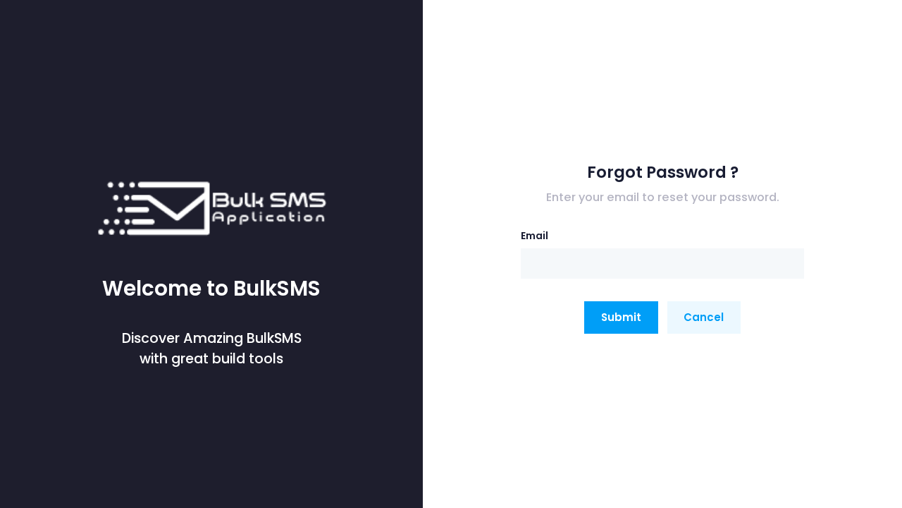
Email (534, 236)
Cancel (704, 317)
